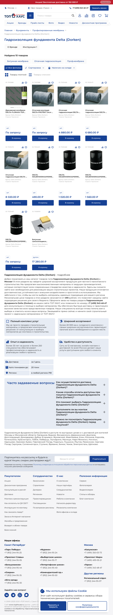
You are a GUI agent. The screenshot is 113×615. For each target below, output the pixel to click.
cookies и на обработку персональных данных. (24, 609)
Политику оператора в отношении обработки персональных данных (63, 464)
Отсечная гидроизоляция (47, 61)
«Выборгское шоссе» (51, 557)
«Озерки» (9, 572)
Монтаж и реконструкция (16, 499)
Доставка (8, 494)
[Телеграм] (13, 595)
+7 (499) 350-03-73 (93, 552)
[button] (12, 107)
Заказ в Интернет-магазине (17, 516)
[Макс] (26, 595)
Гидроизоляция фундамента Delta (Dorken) (26, 34)
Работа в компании (66, 499)
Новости (73, 23)
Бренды (22, 23)
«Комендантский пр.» (51, 572)
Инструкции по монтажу (15, 508)
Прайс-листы (37, 23)
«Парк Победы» (12, 549)
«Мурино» (45, 549)
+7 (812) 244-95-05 (13, 560)
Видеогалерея (86, 490)
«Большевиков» (12, 564)
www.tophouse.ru (16, 605)
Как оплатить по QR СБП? (16, 503)
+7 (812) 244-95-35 (13, 575)
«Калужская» (91, 549)
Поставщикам (39, 503)
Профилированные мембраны (48, 30)
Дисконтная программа (94, 23)
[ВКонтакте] (6, 595)
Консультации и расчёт (15, 490)
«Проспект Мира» (93, 557)
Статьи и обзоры (87, 494)
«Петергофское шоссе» (52, 564)
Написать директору (66, 503)
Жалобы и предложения (15, 521)
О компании (62, 481)
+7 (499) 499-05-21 (93, 560)
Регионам (37, 494)
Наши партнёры (64, 485)
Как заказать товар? (13, 512)
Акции (10, 23)
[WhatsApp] (20, 595)
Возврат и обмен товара (15, 525)
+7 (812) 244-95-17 (48, 560)
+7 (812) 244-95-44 (13, 567)
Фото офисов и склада (67, 512)
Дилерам (37, 490)
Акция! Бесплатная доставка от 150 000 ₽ (56, 2)
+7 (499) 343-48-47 (93, 567)
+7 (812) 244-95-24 (48, 552)
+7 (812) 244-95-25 (13, 552)
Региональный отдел (95, 578)
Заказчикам (38, 481)
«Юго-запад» (11, 580)
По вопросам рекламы (43, 508)
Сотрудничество (64, 490)
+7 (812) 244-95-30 (13, 583)
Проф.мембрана (75, 61)
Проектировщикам (42, 499)
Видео (61, 23)
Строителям (38, 485)
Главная (8, 30)
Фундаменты (22, 30)
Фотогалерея (86, 485)
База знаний (10, 530)
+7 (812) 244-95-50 (48, 575)
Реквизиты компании (67, 508)
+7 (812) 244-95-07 (92, 581)
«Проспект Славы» (14, 557)
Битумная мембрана (17, 61)
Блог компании (87, 499)
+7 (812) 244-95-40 (48, 567)
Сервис (83, 481)
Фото (51, 23)
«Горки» (88, 564)
